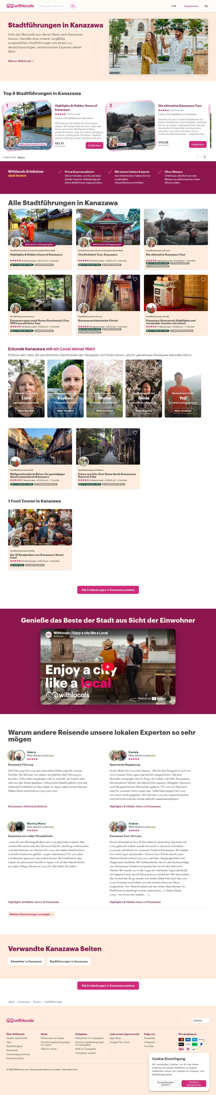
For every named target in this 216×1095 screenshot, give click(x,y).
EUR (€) (198, 1020)
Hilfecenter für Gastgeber (89, 1038)
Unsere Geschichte (17, 1038)
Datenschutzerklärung (40, 1069)
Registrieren (192, 6)
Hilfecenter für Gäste (52, 1038)
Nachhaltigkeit (14, 1046)
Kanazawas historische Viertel (98, 320)
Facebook (149, 1038)
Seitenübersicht (69, 1069)
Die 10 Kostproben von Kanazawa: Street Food (36, 556)
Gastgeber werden (85, 1052)
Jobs (8, 1042)
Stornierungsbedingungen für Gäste (55, 1043)
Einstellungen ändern (165, 1083)
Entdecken (94, 145)
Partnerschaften (15, 1058)
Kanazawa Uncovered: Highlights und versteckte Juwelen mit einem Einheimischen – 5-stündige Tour (170, 323)
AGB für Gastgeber (85, 1048)
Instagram (149, 1042)
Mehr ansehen (26, 410)
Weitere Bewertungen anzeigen (29, 914)
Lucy (51, 755)
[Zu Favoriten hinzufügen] (67, 213)
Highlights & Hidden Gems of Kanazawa (36, 254)
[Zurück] (197, 157)
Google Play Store (120, 1042)
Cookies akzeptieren (194, 1083)
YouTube (148, 1046)
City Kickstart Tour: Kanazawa (97, 254)
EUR (174, 6)
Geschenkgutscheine (18, 1054)
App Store (115, 1038)
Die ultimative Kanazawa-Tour (165, 254)
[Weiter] (204, 157)
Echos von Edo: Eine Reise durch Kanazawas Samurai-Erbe (107, 475)
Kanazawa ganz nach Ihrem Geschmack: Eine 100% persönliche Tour (39, 322)
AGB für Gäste (49, 1048)
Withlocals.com (21, 1069)
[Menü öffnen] (206, 6)
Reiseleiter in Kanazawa (26, 961)
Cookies (57, 1069)
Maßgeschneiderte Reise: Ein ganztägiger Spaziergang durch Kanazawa (37, 475)
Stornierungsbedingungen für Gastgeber (89, 1043)
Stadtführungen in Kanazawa (69, 961)
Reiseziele (12, 1050)
